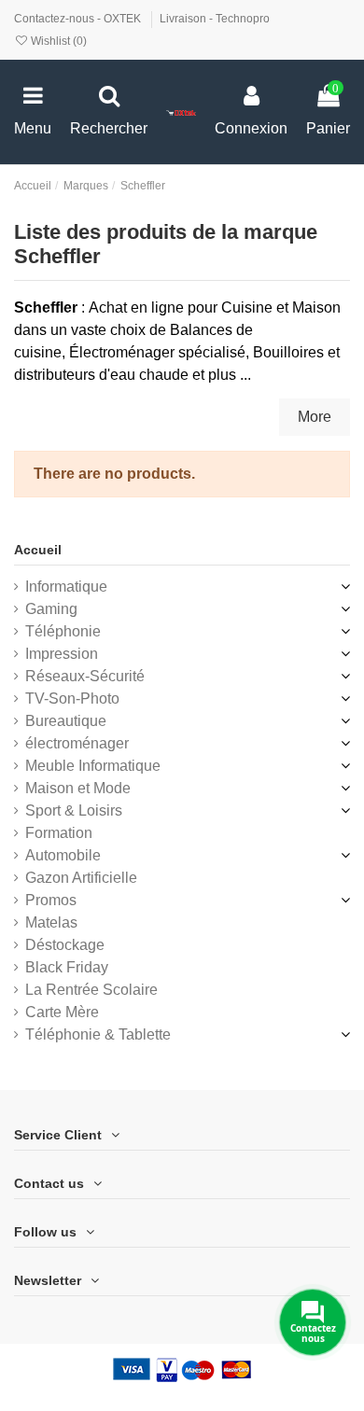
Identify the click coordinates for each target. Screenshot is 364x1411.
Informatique (66, 586)
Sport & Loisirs (73, 810)
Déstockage (65, 945)
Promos (51, 900)
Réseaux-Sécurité (85, 676)
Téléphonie (63, 631)
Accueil (38, 549)
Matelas (51, 922)
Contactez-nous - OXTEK (79, 18)
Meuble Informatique (93, 766)
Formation (58, 833)
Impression (61, 654)
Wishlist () (57, 41)
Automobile (63, 855)
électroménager (77, 743)
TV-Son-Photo (72, 698)
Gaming (51, 609)
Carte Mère (62, 1012)
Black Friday (66, 967)
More (314, 417)
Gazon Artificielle (81, 878)
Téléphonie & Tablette (98, 1034)
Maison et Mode (78, 788)
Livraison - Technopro (215, 18)
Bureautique (65, 721)
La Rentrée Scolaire (91, 990)
